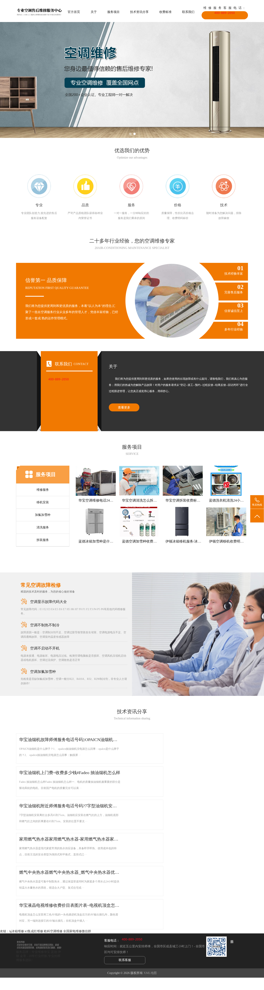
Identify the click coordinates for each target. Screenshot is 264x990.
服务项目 (113, 12)
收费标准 (165, 12)
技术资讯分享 (139, 12)
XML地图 (150, 973)
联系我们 (188, 12)
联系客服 (125, 960)
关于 (94, 12)
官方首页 (74, 12)
